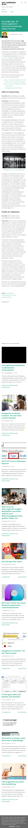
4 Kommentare (6, 577)
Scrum (15, 295)
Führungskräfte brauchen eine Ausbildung (13, 783)
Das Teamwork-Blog (9, 3)
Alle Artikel (4, 11)
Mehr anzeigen (6, 387)
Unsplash (22, 170)
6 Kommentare (6, 668)
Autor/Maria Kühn (7, 295)
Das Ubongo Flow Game (12, 561)
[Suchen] (22, 2)
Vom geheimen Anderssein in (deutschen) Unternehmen (13, 367)
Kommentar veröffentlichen (10, 385)
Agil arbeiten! (10, 293)
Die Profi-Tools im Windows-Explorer (14, 462)
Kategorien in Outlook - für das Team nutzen (13, 652)
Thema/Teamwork (6, 297)
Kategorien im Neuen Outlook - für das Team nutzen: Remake (11, 415)
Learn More (12, 826)
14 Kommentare (6, 712)
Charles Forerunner (13, 170)
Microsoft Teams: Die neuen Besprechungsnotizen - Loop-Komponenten (14, 605)
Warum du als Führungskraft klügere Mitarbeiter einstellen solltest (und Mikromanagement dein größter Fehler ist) (12, 512)
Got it (18, 826)
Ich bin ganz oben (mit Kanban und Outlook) (11, 695)
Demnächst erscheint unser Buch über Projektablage (13, 739)
